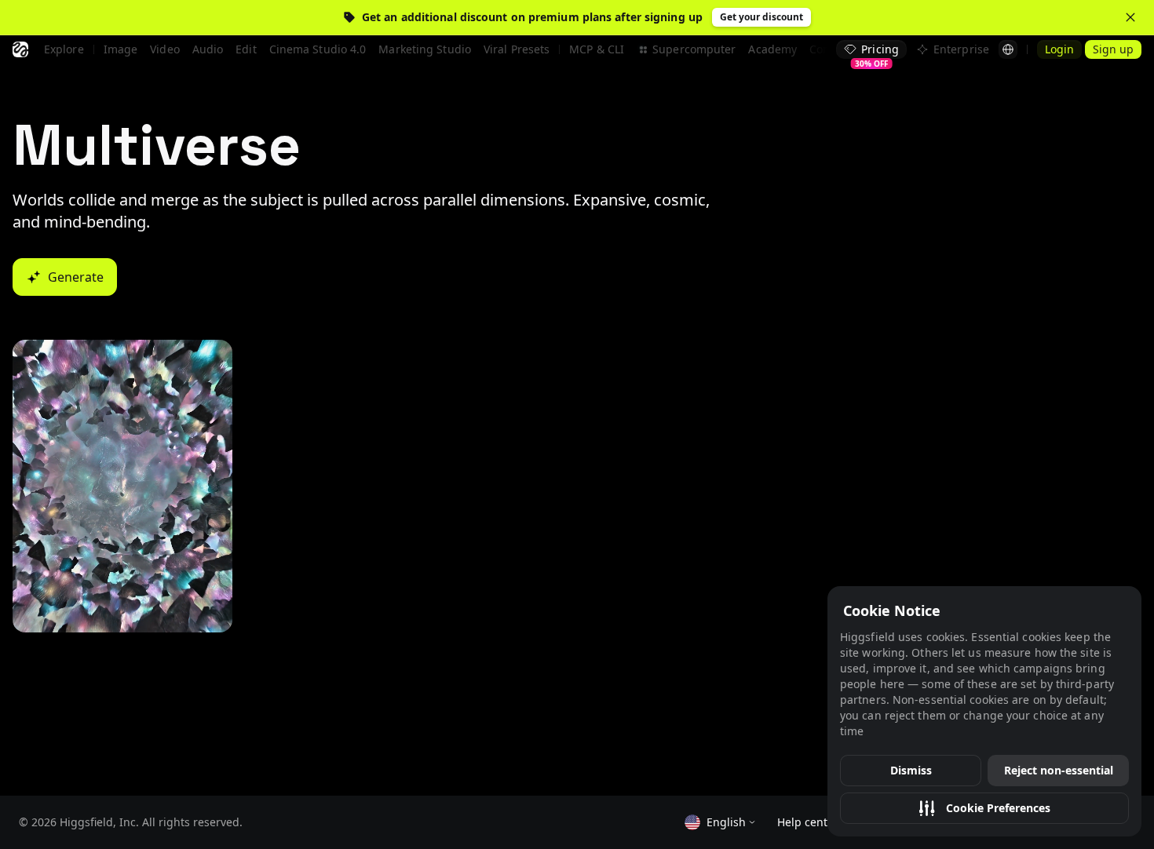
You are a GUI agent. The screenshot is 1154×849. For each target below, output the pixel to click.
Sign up (1113, 49)
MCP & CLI (596, 49)
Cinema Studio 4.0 (318, 49)
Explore (64, 49)
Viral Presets (517, 49)
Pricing (877, 50)
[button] (984, 808)
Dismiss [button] (911, 770)
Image (121, 49)
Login (1059, 49)
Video (165, 49)
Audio (208, 49)
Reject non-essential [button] (1058, 770)
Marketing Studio (424, 49)
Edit (246, 49)
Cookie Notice (891, 610)
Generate (76, 277)
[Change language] (1008, 49)
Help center (807, 821)
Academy (772, 49)
